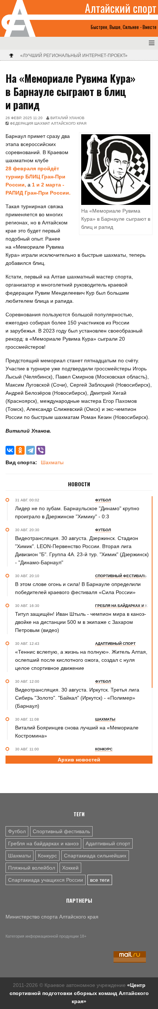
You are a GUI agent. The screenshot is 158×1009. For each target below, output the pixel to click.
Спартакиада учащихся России (45, 880)
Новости (79, 484)
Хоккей (70, 868)
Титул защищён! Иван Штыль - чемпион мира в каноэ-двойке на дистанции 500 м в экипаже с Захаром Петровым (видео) (80, 622)
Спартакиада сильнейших (95, 856)
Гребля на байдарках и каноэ (43, 843)
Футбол (17, 831)
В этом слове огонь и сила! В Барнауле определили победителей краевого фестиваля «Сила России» (78, 588)
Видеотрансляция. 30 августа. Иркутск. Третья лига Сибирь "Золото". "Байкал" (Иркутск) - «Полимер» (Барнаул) (77, 698)
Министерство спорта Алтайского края (52, 917)
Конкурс (47, 856)
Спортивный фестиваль (61, 831)
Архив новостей (79, 760)
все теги (99, 880)
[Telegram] (30, 450)
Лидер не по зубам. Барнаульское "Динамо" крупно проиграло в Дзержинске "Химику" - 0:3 (77, 512)
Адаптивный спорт (108, 843)
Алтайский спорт (121, 8)
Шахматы (52, 462)
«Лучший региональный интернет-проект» (74, 55)
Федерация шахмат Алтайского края (48, 123)
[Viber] (40, 450)
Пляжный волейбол (31, 868)
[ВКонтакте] (10, 450)
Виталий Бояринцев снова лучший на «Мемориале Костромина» (77, 732)
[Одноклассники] (20, 450)
